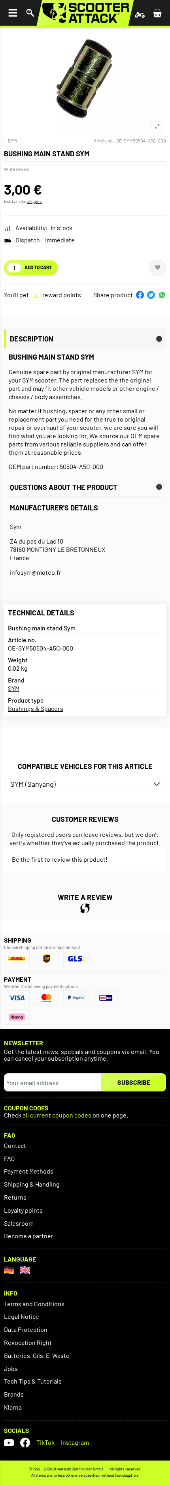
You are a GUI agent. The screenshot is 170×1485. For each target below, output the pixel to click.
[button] (140, 295)
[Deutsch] (9, 1270)
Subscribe (133, 1082)
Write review (16, 169)
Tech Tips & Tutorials (33, 1381)
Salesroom (19, 1223)
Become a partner (28, 1235)
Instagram (75, 1442)
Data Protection (25, 1329)
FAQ (9, 1158)
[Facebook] (25, 1442)
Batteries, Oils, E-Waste (37, 1355)
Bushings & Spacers (35, 708)
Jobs (11, 1368)
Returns (15, 1197)
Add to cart (38, 267)
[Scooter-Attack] (85, 13)
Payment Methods (28, 1171)
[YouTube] (9, 1442)
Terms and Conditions (34, 1303)
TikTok (45, 1442)
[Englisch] (25, 1270)
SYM (12, 140)
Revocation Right (28, 1342)
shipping (34, 201)
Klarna (13, 1407)
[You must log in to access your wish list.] (157, 268)
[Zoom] (157, 126)
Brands (14, 1394)
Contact (15, 1145)
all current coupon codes (57, 1115)
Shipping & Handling (32, 1184)
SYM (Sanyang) (33, 784)
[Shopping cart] (157, 13)
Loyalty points (23, 1210)
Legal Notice (21, 1316)
